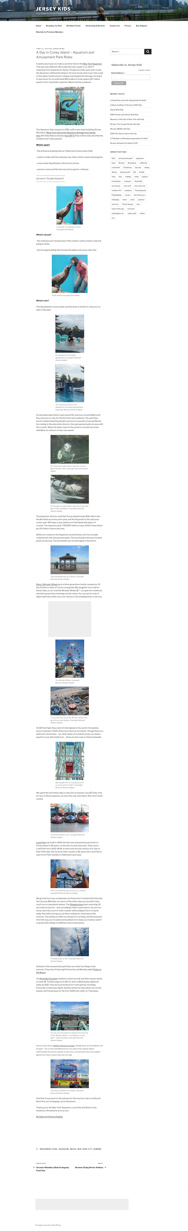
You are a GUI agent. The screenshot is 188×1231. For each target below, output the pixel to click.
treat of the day (118, 209)
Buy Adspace (141, 26)
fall (134, 172)
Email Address (118, 73)
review (127, 195)
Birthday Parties (74, 26)
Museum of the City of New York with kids (127, 119)
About (38, 26)
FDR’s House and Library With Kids (124, 114)
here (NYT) (70, 135)
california (143, 163)
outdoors (128, 190)
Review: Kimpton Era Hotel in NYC (124, 143)
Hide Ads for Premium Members (49, 32)
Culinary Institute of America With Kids (126, 105)
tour (138, 204)
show (132, 199)
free (120, 177)
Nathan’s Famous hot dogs (64, 1046)
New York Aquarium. (92, 64)
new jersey (116, 186)
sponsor (141, 199)
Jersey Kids (53, 9)
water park (132, 213)
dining (146, 167)
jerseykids (59, 49)
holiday (128, 177)
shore (124, 199)
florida (141, 172)
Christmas (127, 167)
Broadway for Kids (54, 26)
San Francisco (139, 195)
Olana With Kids (116, 110)
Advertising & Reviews (95, 26)
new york (127, 186)
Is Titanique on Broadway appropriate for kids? (129, 138)
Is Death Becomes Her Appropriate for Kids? (128, 100)
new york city (85, 1149)
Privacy (128, 26)
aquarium (64, 1149)
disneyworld (125, 172)
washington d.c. (118, 213)
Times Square (127, 204)
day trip (138, 167)
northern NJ (116, 190)
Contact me (115, 26)
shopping (115, 199)
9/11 (113, 158)
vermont (130, 209)
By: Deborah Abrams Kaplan (49, 1117)
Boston (122, 163)
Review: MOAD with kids (120, 129)
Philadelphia (117, 195)
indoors (145, 177)
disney (114, 172)
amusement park (49, 1149)
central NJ (116, 167)
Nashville (138, 181)
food (113, 177)
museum (127, 181)
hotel (136, 177)
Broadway (132, 163)
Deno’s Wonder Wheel (47, 584)
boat (113, 163)
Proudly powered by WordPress (48, 1225)
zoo (113, 218)
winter (142, 213)
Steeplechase (76, 904)
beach (73, 1149)
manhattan (116, 181)
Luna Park (41, 842)
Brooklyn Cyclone (48, 978)
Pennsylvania (140, 190)
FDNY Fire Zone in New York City (123, 133)
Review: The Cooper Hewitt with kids (125, 124)
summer (97, 1149)
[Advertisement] (69, 619)
